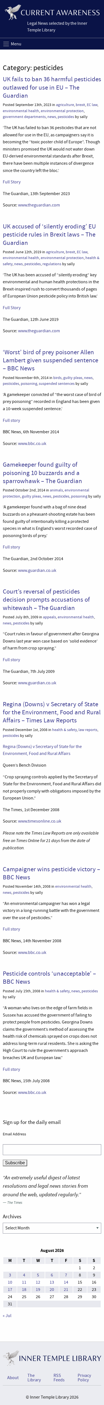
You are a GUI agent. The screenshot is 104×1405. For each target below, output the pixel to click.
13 (52, 1282)
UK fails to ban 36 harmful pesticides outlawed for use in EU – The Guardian (52, 87)
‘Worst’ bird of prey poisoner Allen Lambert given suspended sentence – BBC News (50, 360)
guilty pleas (72, 377)
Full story (11, 420)
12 (38, 1282)
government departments (24, 116)
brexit (80, 104)
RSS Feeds (59, 1378)
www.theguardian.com (39, 205)
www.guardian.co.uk (37, 570)
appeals (49, 617)
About (13, 1378)
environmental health (21, 111)
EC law (92, 104)
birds (57, 377)
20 (52, 1289)
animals (56, 490)
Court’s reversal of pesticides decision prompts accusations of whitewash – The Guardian (46, 599)
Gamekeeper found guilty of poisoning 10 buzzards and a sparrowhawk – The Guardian (42, 472)
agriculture (65, 104)
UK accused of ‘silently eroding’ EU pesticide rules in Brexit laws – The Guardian (49, 234)
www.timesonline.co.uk (39, 821)
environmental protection (62, 111)
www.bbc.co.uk (32, 443)
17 (10, 1289)
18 (24, 1289)
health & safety (64, 729)
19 (38, 1289)
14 (66, 1282)
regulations (51, 264)
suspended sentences (57, 383)
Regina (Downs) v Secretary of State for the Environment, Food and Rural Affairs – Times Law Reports (52, 712)
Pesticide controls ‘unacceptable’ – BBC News (49, 977)
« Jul (7, 1315)
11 (24, 1282)
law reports (87, 729)
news (51, 116)
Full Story (12, 182)
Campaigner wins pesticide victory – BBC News (51, 873)
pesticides (66, 116)
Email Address (14, 1133)
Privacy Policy (84, 1378)
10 (10, 1282)
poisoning (29, 383)
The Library (34, 1378)
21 (66, 1289)
